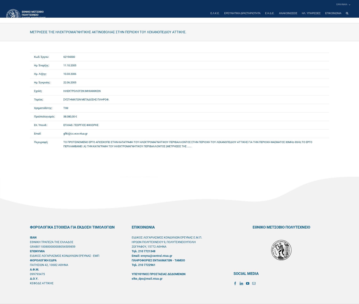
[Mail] (254, 283)
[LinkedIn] (241, 283)
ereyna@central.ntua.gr (156, 255)
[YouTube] (247, 283)
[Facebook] (235, 283)
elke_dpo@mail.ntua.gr (147, 278)
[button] (347, 13)
